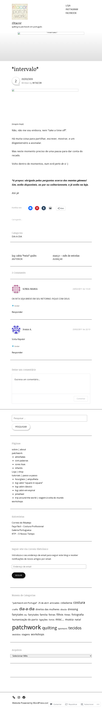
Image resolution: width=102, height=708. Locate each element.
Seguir (18, 575)
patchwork (17, 453)
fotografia (77, 614)
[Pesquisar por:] (49, 418)
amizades (55, 602)
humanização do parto (25, 619)
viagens (26, 634)
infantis (19, 468)
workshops (17, 501)
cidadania (66, 603)
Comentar (81, 398)
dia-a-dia (17, 236)
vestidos (16, 634)
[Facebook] (24, 697)
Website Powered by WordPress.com (30, 702)
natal (78, 619)
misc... (60, 619)
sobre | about (19, 449)
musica (69, 619)
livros (51, 619)
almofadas (20, 456)
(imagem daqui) (18, 124)
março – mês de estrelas (66, 257)
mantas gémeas (77, 180)
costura (79, 602)
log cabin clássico (23, 486)
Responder (17, 312)
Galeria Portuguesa (21, 530)
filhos (59, 614)
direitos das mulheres (47, 609)
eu (25, 614)
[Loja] (14, 697)
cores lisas (20, 464)
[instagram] (19, 697)
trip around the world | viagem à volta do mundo (39, 497)
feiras (52, 614)
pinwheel (19, 494)
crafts (15, 609)
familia (44, 614)
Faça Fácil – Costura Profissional (28, 526)
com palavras (21, 460)
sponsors (62, 628)
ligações (43, 619)
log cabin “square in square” (29, 482)
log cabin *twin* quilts (24, 257)
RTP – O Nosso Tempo (23, 533)
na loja (84, 184)
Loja (68, 5)
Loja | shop (17, 471)
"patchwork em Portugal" (24, 602)
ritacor (17, 23)
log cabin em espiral (25, 490)
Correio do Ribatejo (21, 522)
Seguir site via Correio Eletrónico (30, 549)
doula (63, 609)
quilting (49, 628)
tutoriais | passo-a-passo (24, 475)
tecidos (74, 627)
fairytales (33, 614)
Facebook (71, 13)
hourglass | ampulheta (26, 479)
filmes (67, 614)
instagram (72, 9)
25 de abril (43, 602)
